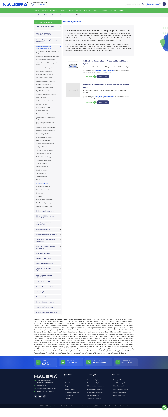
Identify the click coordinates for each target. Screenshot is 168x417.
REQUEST (96, 10)
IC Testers (39, 180)
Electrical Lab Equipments (94, 380)
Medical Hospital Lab (119, 395)
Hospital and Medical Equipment (46, 307)
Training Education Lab (119, 392)
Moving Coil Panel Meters (43, 147)
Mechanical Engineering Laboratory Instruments (43, 34)
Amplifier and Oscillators (43, 186)
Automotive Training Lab (43, 258)
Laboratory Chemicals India (44, 292)
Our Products (41, 14)
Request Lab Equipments (72, 392)
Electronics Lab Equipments (95, 383)
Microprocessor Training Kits (44, 68)
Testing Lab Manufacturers (120, 389)
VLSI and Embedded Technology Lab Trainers (46, 63)
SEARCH (104, 10)
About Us (67, 383)
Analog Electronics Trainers (43, 160)
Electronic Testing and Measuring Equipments (45, 118)
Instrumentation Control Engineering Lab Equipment (47, 52)
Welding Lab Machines (119, 380)
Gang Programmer (41, 176)
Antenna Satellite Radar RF (43, 84)
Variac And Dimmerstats (43, 140)
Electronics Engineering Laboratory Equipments (59, 14)
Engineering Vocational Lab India (46, 312)
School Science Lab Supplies (45, 302)
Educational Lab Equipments (95, 386)
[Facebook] (35, 396)
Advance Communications (43, 190)
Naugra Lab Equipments (54, 406)
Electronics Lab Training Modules (45, 130)
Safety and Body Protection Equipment (44, 276)
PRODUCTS (53, 10)
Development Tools (41, 163)
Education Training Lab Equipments (43, 269)
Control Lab (39, 193)
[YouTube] (40, 396)
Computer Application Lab (43, 153)
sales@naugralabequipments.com (46, 388)
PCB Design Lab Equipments (44, 78)
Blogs (66, 386)
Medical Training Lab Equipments (46, 282)
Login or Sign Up (164, 4)
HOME (37, 10)
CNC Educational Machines (95, 392)
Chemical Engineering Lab (94, 398)
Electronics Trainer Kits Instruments (46, 127)
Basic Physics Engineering (43, 203)
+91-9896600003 (42, 385)
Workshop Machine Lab (43, 229)
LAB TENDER (87, 10)
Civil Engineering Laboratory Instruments (45, 27)
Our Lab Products (70, 389)
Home (35, 14)
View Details (88, 76)
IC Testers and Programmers (44, 137)
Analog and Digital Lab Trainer (44, 74)
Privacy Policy (69, 395)
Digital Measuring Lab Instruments (45, 81)
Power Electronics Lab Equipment (45, 59)
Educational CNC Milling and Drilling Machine (45, 217)
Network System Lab (42, 183)
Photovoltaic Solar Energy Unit (44, 157)
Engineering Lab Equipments (45, 211)
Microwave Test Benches (43, 104)
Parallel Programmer (42, 167)
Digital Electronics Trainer (43, 91)
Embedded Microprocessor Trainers (46, 94)
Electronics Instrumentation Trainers (46, 101)
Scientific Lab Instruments (44, 263)
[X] (44, 396)
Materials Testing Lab (119, 383)
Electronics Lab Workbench (44, 114)
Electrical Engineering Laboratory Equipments (46, 40)
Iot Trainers (39, 196)
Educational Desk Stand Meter (44, 150)
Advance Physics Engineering (44, 199)
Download (112, 10)
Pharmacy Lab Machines (43, 297)
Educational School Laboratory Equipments (45, 240)
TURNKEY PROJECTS (75, 10)
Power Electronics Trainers (43, 107)
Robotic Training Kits (42, 110)
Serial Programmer (41, 170)
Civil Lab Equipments (93, 395)
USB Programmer (41, 173)
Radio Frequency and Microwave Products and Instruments (45, 123)
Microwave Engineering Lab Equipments (47, 56)
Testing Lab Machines (43, 253)
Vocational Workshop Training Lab (46, 234)
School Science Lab (118, 386)
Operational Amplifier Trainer (44, 206)
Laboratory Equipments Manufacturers (43, 223)
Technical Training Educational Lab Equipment (45, 247)
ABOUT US (45, 10)
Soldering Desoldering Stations (45, 144)
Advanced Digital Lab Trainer (44, 134)
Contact (122, 10)
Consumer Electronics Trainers (44, 87)
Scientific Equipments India (44, 287)
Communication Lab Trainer (44, 71)
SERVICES (63, 10)
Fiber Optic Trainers (41, 97)
